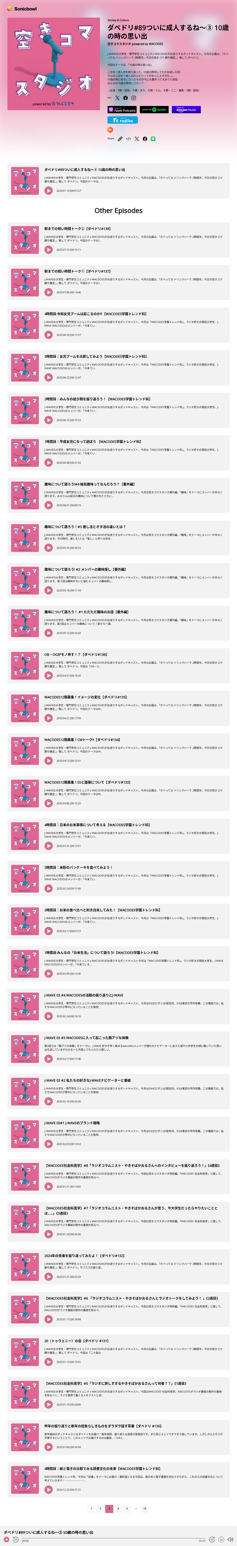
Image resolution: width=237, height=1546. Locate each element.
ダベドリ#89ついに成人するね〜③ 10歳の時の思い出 (84, 169)
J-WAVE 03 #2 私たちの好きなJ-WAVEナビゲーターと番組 (87, 1080)
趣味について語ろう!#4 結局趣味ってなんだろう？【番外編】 (90, 484)
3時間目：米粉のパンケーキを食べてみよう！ (78, 867)
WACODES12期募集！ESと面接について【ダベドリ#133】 (88, 782)
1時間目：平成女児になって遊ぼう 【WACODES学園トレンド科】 (93, 441)
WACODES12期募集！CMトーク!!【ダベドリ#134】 (83, 739)
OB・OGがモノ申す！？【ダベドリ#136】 (76, 654)
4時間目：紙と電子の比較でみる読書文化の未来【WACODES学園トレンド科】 (103, 1468)
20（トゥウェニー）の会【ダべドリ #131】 (77, 1341)
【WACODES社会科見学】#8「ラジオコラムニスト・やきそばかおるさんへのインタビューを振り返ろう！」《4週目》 (132, 1165)
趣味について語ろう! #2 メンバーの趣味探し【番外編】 (86, 569)
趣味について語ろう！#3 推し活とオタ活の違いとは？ (85, 527)
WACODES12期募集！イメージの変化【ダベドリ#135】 (86, 697)
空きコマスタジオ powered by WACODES (135, 44)
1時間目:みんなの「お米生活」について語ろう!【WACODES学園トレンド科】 (102, 952)
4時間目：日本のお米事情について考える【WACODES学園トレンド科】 (98, 825)
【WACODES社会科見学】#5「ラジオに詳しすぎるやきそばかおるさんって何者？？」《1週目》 (116, 1383)
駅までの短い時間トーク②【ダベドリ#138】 (78, 228)
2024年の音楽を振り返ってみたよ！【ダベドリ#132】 (85, 1255)
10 (144, 1508)
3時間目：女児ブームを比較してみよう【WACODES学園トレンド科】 (96, 356)
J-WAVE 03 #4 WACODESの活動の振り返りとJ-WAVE (83, 995)
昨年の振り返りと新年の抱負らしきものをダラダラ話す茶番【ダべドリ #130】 (103, 1426)
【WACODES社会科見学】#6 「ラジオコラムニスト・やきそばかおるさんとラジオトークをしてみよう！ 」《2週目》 (132, 1298)
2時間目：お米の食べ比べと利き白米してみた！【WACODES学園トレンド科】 (103, 910)
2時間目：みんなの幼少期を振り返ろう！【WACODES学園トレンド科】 (98, 399)
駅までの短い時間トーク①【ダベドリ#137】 (78, 271)
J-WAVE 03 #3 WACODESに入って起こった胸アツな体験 (86, 1038)
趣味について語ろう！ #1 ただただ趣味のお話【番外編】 (87, 612)
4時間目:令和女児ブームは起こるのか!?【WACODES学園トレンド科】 (96, 314)
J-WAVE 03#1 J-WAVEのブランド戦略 (72, 1123)
